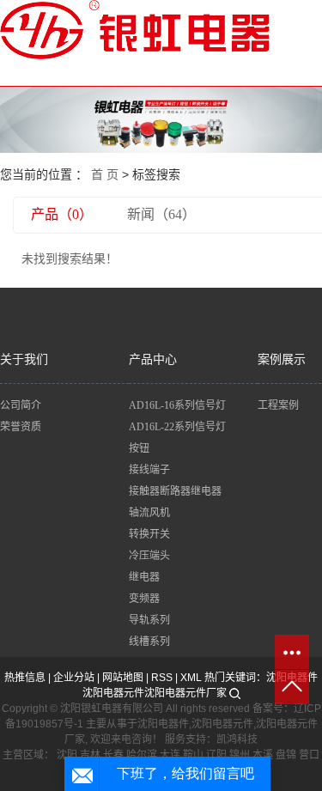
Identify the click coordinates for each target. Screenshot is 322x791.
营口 (309, 755)
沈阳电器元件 (113, 693)
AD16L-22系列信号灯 (177, 427)
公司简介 (20, 405)
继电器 (144, 577)
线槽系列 (149, 642)
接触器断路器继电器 (175, 491)
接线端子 (149, 470)
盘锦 (286, 755)
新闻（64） (161, 214)
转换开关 (149, 534)
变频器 (144, 599)
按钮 (139, 448)
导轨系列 (149, 620)
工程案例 (278, 405)
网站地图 (122, 678)
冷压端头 (149, 556)
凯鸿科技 (237, 739)
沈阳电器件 (163, 724)
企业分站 (73, 678)
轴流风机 (149, 513)
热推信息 (25, 678)
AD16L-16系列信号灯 (177, 405)
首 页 (104, 174)
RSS (162, 678)
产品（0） (62, 214)
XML (191, 678)
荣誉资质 (20, 427)
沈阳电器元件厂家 (185, 693)
